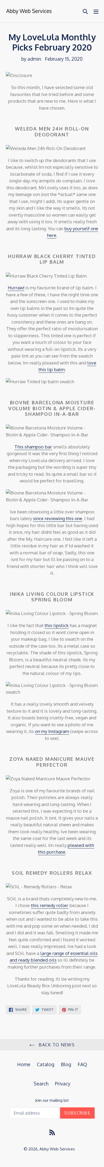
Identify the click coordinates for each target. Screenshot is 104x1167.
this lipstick (57, 625)
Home (23, 1064)
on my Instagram (52, 731)
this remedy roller (49, 905)
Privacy (62, 1084)
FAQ (82, 1064)
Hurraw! (16, 287)
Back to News (56, 1044)
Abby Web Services (57, 1148)
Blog (66, 1064)
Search (41, 1084)
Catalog (45, 1064)
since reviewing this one (57, 518)
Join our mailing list (52, 1100)
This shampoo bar (33, 447)
